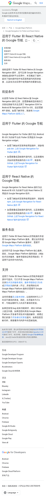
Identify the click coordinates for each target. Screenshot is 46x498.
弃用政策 (8, 285)
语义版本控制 (18, 297)
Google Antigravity (9, 430)
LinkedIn (5, 394)
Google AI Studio (8, 426)
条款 (4, 486)
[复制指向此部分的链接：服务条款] (16, 229)
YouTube (5, 403)
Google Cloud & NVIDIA (11, 371)
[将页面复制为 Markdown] (34, 40)
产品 (10, 28)
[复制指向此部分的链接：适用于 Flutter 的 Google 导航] (4, 127)
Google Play (7, 438)
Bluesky (5, 386)
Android (5, 414)
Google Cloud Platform (11, 471)
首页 (3, 28)
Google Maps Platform (23, 28)
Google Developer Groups (12, 359)
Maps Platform (27, 3)
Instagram (6, 390)
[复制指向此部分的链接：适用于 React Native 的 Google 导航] (22, 180)
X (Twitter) (6, 398)
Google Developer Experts (12, 363)
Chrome (5, 418)
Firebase (5, 422)
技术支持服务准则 (14, 282)
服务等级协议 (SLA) (33, 282)
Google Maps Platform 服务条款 (16, 245)
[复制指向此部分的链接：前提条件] (16, 91)
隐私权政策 (12, 486)
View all (5, 442)
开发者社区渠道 (19, 317)
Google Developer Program (13, 354)
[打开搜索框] (35, 3)
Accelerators (7, 367)
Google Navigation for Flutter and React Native (22, 31)
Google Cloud (7, 434)
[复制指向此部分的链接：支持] (10, 269)
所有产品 (5, 475)
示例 (28, 160)
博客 (4, 382)
